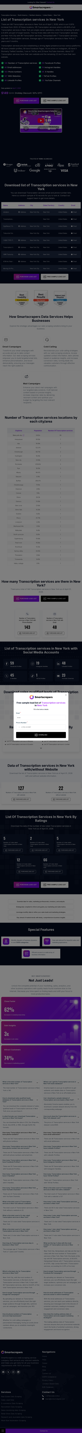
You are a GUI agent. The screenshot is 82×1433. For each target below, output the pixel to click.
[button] (18, 727)
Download (42, 735)
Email (18, 713)
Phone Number (22, 723)
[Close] (66, 695)
